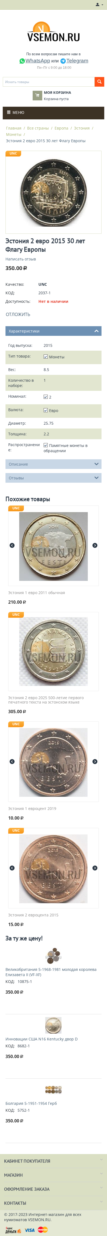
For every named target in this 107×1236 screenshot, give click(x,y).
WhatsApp (38, 61)
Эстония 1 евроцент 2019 (32, 808)
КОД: (10, 292)
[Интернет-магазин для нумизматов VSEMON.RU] (53, 31)
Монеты (13, 134)
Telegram (77, 61)
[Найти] (99, 82)
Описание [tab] (18, 464)
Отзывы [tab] (16, 477)
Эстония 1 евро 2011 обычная (36, 592)
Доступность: (17, 301)
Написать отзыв (20, 259)
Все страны (38, 128)
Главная (13, 128)
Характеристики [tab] (24, 331)
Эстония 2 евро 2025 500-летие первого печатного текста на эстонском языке (46, 700)
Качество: (14, 284)
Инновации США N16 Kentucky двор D (41, 1039)
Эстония (82, 128)
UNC (13, 153)
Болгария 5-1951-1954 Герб (31, 1103)
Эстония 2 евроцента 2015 (33, 915)
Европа (61, 128)
